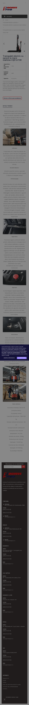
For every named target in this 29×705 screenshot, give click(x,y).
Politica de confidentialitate (13, 352)
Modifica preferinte (9, 358)
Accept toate (21, 358)
